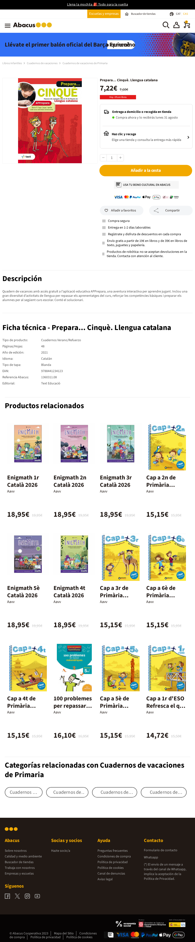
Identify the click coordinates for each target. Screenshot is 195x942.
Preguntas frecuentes (113, 850)
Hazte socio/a (60, 850)
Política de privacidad (113, 862)
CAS (185, 14)
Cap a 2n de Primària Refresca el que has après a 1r (166, 488)
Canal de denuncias (111, 873)
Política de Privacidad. (159, 878)
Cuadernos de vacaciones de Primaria (85, 63)
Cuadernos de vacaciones (42, 63)
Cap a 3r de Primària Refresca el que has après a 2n (120, 599)
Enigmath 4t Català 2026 (69, 592)
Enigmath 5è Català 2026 (23, 592)
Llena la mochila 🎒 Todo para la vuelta (97, 4)
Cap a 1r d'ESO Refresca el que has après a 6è (166, 705)
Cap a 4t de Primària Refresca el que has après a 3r (27, 709)
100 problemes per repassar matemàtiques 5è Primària (73, 709)
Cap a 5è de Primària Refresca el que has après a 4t (120, 709)
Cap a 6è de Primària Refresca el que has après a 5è (166, 599)
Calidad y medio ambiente (23, 856)
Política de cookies (111, 867)
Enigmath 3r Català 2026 (116, 481)
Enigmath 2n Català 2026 (70, 481)
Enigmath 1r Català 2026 (23, 481)
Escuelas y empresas (104, 13)
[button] (176, 26)
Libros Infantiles (12, 63)
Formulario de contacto (160, 850)
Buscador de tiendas (19, 862)
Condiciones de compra (114, 856)
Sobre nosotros (16, 850)
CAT (178, 14)
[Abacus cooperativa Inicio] (33, 28)
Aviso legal (105, 879)
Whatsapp (151, 857)
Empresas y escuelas (19, 873)
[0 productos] (187, 27)
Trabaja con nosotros (20, 867)
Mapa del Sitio (64, 933)
